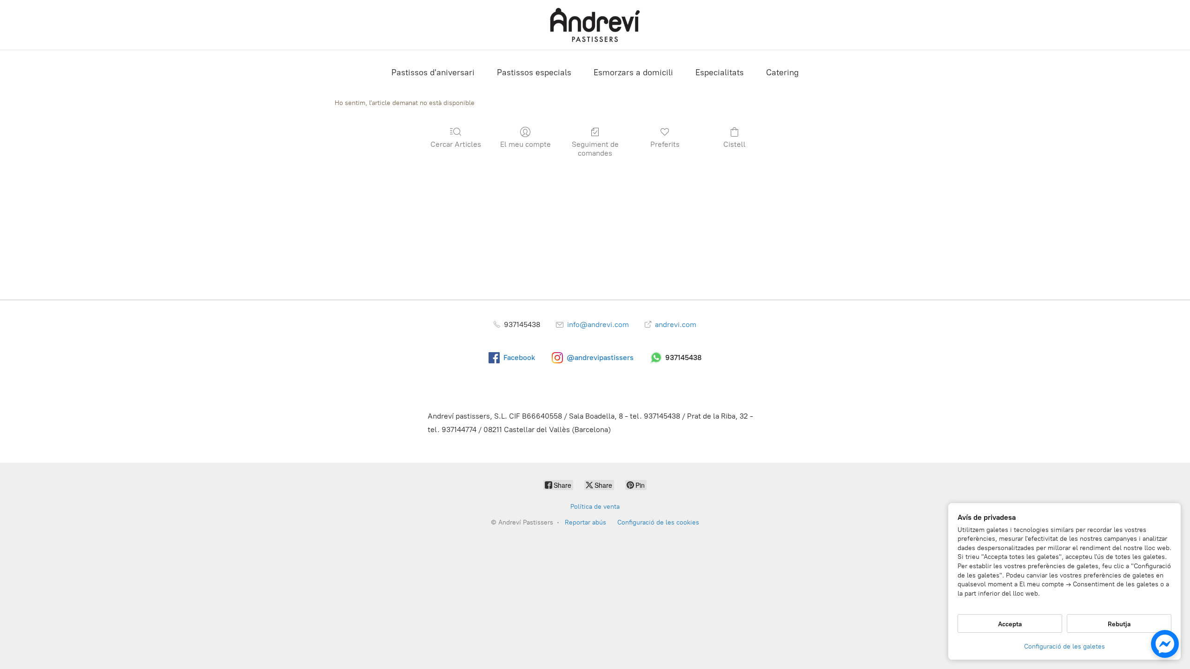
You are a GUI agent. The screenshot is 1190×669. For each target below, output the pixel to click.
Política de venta (595, 507)
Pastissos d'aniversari (433, 72)
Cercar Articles (455, 144)
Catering (782, 72)
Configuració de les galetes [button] (1064, 646)
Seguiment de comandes (595, 148)
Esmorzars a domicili (633, 72)
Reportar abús (585, 522)
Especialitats (719, 72)
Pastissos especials (534, 72)
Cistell (734, 144)
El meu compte (525, 144)
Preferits (665, 144)
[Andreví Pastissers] (595, 25)
